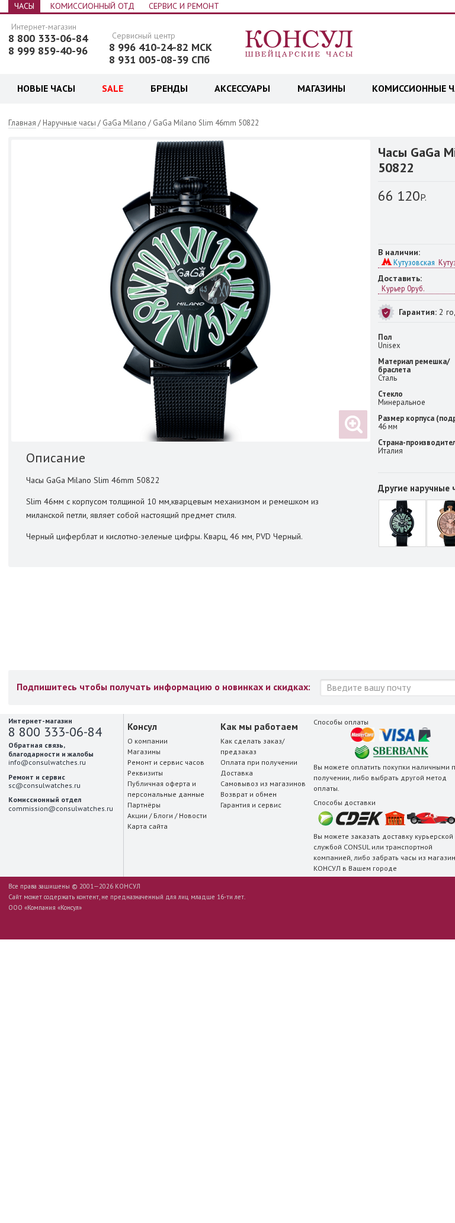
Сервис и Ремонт (184, 6)
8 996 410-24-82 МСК (160, 47)
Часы (24, 6)
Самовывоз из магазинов (263, 783)
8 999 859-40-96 (48, 50)
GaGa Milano (124, 123)
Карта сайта (147, 826)
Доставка (236, 772)
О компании (147, 740)
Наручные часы (69, 123)
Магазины (144, 751)
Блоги (163, 815)
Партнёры (144, 804)
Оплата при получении (258, 762)
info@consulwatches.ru (47, 762)
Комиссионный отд (92, 6)
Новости (193, 815)
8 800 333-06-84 (48, 38)
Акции (137, 815)
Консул (299, 44)
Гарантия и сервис (250, 804)
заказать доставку (382, 836)
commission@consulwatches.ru (60, 808)
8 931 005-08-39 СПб (159, 59)
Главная (22, 123)
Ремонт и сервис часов (165, 762)
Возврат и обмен (248, 794)
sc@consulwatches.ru (44, 785)
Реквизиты (145, 772)
